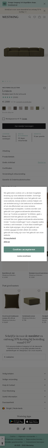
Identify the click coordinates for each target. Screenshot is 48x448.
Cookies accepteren (24, 249)
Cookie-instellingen (24, 256)
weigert (13, 230)
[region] (24, 224)
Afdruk (7, 242)
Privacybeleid (10, 238)
